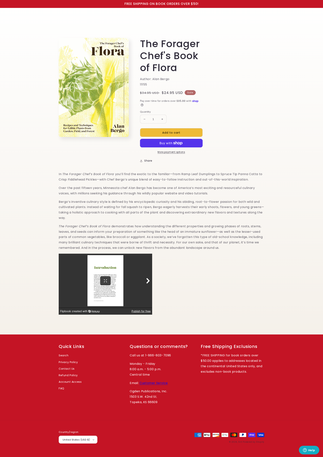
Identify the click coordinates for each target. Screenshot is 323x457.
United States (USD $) (76, 439)
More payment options (171, 152)
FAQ (61, 388)
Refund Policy (68, 375)
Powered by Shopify (253, 442)
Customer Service (154, 383)
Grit (240, 442)
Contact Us (67, 369)
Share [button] (148, 161)
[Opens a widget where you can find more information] (309, 450)
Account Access (70, 382)
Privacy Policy (68, 362)
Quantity (145, 112)
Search (64, 355)
